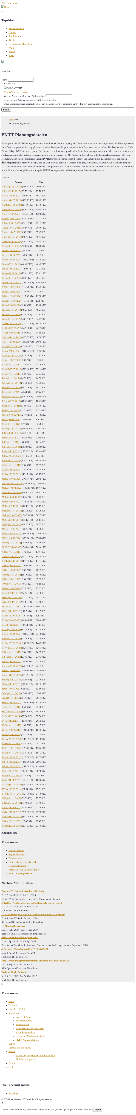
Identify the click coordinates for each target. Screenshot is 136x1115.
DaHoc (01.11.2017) (11, 250)
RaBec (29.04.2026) (11, 615)
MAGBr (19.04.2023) (12, 483)
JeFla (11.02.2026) (11, 410)
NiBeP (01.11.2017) (11, 552)
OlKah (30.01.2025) (11, 579)
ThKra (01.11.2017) (11, 743)
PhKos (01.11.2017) (11, 606)
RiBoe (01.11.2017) (11, 652)
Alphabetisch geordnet (26, 1059)
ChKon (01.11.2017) (12, 237)
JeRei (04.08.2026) (11, 419)
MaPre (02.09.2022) (11, 502)
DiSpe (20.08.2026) (11, 273)
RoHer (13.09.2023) (11, 670)
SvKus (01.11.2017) (11, 707)
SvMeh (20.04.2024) (12, 711)
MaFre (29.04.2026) (11, 479)
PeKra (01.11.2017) (11, 602)
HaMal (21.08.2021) (11, 351)
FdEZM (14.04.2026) (12, 301)
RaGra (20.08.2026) (11, 620)
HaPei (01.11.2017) (11, 355)
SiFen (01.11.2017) (11, 684)
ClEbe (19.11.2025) (11, 228)
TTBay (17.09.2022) (12, 784)
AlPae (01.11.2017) (11, 191)
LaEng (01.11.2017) (11, 469)
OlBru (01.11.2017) (11, 575)
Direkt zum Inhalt (9, 3)
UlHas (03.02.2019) (11, 803)
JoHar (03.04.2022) (11, 437)
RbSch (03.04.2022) (11, 634)
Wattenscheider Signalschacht (22, 862)
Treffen (12, 32)
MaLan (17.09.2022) (12, 492)
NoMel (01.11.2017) (12, 561)
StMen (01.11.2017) (11, 702)
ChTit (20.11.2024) (11, 241)
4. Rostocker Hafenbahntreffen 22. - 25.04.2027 (24, 949)
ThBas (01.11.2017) (11, 725)
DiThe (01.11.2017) (11, 278)
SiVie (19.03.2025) (11, 689)
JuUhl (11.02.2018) (11, 460)
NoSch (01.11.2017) (11, 565)
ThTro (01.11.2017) (11, 753)
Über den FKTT (16, 28)
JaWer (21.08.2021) (11, 396)
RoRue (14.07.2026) (12, 675)
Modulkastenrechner (18, 866)
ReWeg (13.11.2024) (12, 648)
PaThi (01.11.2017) (11, 593)
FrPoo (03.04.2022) (11, 319)
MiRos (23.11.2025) (11, 533)
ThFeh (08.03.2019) (11, 730)
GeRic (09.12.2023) (11, 328)
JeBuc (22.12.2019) (11, 401)
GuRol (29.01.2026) (11, 342)
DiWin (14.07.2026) (11, 287)
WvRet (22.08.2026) (12, 826)
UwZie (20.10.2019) (11, 821)
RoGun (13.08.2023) (12, 666)
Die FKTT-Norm (16, 850)
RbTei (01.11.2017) (11, 638)
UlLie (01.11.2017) (11, 807)
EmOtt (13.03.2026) (11, 291)
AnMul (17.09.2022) (12, 205)
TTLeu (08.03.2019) (11, 789)
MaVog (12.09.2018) (12, 524)
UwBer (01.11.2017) (11, 812)
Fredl (11, 55)
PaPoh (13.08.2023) (11, 588)
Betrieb (12, 40)
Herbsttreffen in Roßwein (13, 972)
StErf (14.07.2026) (11, 698)
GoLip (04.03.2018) (11, 333)
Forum (12, 51)
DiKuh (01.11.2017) (11, 269)
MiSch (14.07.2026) (11, 538)
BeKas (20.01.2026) (11, 218)
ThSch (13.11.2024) (11, 748)
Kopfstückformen (16, 854)
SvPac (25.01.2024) (11, 716)
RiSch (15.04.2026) (11, 657)
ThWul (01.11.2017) (11, 757)
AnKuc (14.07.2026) (12, 200)
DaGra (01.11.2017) (11, 246)
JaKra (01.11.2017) (11, 392)
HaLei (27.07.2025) (11, 346)
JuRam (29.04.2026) (11, 456)
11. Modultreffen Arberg (13, 926)
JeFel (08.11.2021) (11, 406)
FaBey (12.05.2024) (11, 296)
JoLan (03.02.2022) (11, 447)
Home (11, 119)
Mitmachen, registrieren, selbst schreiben (35, 1055)
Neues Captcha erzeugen (15, 92)
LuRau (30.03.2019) (11, 474)
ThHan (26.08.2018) (11, 739)
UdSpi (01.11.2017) (11, 798)
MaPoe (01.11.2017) (12, 506)
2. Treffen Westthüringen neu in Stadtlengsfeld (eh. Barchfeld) (31, 903)
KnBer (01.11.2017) (11, 465)
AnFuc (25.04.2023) (11, 195)
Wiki (11, 48)
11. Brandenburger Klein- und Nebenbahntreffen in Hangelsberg (33, 914)
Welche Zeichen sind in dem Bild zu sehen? (25, 96)
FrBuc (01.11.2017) (11, 310)
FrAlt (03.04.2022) (11, 305)
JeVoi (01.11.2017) (11, 424)
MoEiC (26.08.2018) (12, 547)
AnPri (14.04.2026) (11, 214)
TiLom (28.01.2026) (11, 762)
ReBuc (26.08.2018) (11, 643)
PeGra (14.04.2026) (11, 597)
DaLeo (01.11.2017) (11, 255)
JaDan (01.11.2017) (11, 383)
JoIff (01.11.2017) (10, 442)
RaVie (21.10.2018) (11, 629)
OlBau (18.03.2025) (11, 570)
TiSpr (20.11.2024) (11, 771)
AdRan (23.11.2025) (12, 186)
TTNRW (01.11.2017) (12, 794)
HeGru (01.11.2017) (11, 364)
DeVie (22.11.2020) (11, 264)
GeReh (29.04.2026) (11, 323)
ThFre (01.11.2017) (11, 734)
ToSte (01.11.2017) (11, 780)
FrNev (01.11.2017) (11, 314)
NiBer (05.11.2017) (11, 556)
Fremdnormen (15, 858)
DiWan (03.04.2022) (11, 282)
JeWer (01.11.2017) (11, 428)
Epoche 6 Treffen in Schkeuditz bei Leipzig (22, 891)
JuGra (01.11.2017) (11, 451)
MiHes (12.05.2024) (11, 529)
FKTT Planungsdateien (20, 873)
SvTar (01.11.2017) (11, 721)
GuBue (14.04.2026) (12, 337)
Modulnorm (15, 36)
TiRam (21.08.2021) (11, 766)
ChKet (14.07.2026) (11, 232)
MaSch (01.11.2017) (12, 520)
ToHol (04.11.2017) (11, 775)
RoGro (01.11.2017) (11, 661)
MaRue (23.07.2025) (12, 515)
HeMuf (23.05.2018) (12, 369)
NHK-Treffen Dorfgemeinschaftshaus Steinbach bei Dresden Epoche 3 (35, 961)
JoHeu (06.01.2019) (11, 433)
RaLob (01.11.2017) (11, 625)
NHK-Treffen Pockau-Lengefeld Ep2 (19, 937)
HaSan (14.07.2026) (11, 360)
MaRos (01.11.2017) (12, 511)
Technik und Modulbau (20, 44)
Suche (4, 80)
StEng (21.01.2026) (11, 693)
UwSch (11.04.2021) (12, 816)
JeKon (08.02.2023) (11, 415)
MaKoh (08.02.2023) (12, 488)
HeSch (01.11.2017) (11, 374)
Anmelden (13, 1093)
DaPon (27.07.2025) (11, 259)
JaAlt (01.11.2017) (11, 378)
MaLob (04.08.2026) (12, 497)
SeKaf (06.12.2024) (11, 680)
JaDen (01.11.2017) (11, 387)
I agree (97, 1109)
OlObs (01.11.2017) (11, 584)
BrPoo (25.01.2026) (11, 223)
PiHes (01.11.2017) (11, 611)
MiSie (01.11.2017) (11, 542)
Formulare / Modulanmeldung (23, 870)
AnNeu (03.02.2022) (12, 209)
